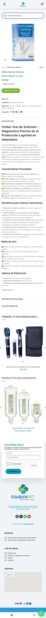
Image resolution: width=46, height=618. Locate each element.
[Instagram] (21, 516)
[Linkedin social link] (19, 112)
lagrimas (25, 106)
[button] (23, 362)
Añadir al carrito (11, 90)
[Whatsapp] (25, 516)
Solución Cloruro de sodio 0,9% (23, 428)
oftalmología (33, 106)
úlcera (4, 108)
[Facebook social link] (11, 112)
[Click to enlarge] (5, 60)
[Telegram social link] (21, 112)
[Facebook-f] (17, 516)
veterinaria (10, 108)
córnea (12, 106)
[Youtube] (29, 516)
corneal (18, 106)
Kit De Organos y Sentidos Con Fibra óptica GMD (23, 367)
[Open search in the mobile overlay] (23, 16)
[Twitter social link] (13, 112)
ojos (40, 106)
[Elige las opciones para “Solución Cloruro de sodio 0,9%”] (23, 423)
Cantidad (5, 80)
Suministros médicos (14, 67)
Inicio (3, 67)
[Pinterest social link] (16, 112)
